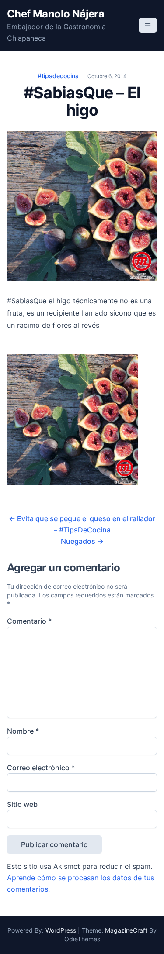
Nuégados (82, 541)
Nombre (23, 731)
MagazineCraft (126, 930)
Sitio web (22, 804)
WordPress (60, 930)
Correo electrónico (41, 767)
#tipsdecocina (58, 75)
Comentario (29, 621)
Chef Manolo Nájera (55, 13)
